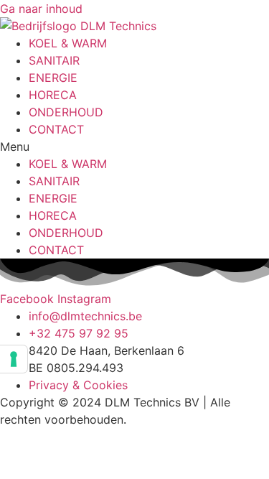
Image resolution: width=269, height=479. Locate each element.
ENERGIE (53, 77)
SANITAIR (54, 60)
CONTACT (56, 129)
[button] (134, 146)
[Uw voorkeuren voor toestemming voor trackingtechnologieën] (13, 359)
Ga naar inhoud (41, 8)
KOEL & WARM (68, 43)
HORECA (53, 95)
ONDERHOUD (66, 112)
